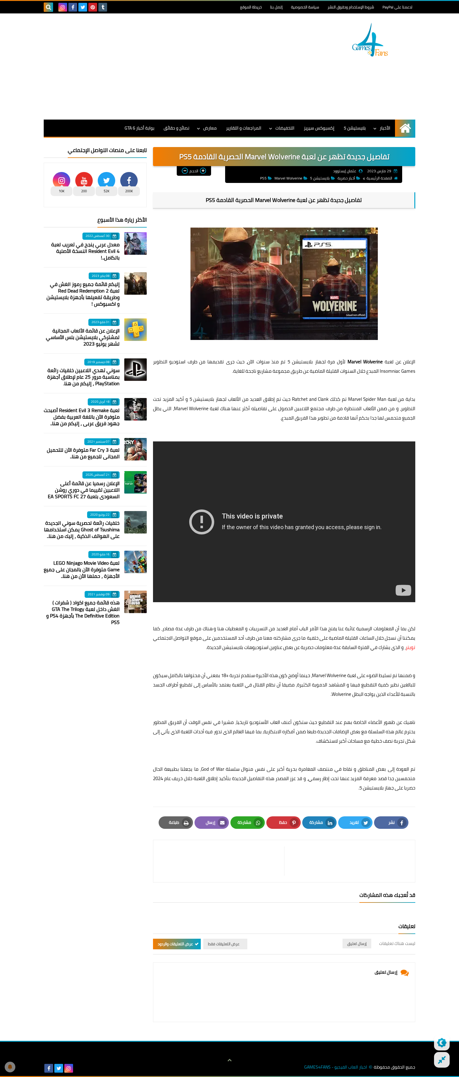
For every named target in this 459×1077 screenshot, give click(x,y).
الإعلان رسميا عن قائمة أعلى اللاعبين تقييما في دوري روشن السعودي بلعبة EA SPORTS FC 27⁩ (84, 490)
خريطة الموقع (251, 7)
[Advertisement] (157, 66)
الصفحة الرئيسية (379, 178)
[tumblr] (102, 7)
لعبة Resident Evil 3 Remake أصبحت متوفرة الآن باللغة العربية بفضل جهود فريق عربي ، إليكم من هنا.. (82, 417)
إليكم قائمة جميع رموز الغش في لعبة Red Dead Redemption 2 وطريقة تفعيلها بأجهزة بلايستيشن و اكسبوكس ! (83, 293)
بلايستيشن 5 (355, 128)
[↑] (229, 1060)
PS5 (263, 178)
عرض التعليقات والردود (175, 943)
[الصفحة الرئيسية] (405, 128)
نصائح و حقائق (176, 128)
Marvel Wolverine (288, 178)
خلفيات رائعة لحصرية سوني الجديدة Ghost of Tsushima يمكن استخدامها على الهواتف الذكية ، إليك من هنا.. (82, 529)
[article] (222, 861)
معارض (210, 128)
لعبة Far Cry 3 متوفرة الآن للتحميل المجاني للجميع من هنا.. (83, 453)
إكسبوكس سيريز (319, 128)
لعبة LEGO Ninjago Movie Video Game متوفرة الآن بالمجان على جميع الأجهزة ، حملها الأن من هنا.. (82, 569)
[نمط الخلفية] (442, 1060)
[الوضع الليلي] (442, 1042)
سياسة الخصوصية (305, 7)
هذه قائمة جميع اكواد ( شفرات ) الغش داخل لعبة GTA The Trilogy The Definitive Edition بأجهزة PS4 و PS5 (83, 612)
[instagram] (62, 7)
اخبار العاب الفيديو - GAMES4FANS (335, 1067)
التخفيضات (284, 128)
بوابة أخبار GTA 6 (139, 128)
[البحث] (48, 7)
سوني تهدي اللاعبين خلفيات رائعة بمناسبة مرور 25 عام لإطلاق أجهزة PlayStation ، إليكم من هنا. (83, 377)
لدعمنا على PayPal (397, 7)
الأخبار (385, 128)
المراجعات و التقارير (243, 128)
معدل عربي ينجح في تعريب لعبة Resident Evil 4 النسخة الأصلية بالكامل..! (85, 251)
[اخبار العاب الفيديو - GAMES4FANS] (370, 40)
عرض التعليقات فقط (223, 943)
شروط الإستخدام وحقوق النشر (351, 7)
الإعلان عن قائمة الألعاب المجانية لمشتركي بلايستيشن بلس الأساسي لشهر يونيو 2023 (83, 337)
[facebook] (72, 7)
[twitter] (82, 7)
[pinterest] (92, 7)
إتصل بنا (276, 7)
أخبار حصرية (346, 178)
